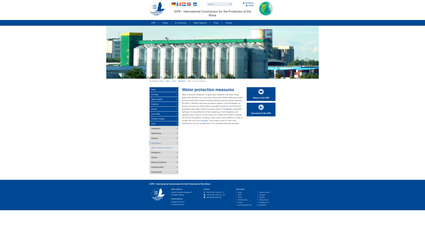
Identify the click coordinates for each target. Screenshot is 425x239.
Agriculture (181, 81)
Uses (174, 81)
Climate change (157, 119)
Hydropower (156, 172)
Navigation (155, 152)
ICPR (239, 195)
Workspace (249, 3)
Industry (154, 138)
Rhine (153, 89)
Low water (155, 114)
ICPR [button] (153, 23)
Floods (154, 109)
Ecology (154, 94)
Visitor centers (264, 192)
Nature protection (158, 162)
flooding (204, 120)
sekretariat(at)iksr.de (213, 197)
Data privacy (264, 200)
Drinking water (157, 167)
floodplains (228, 109)
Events (240, 202)
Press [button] (216, 23)
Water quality (156, 99)
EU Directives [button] (180, 23)
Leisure (154, 157)
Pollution (155, 104)
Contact (262, 195)
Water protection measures (161, 148)
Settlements (156, 133)
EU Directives (242, 200)
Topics (168, 81)
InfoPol (251, 5)
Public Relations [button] (200, 23)
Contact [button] (228, 23)
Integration (155, 128)
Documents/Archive (244, 205)
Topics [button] (165, 23)
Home (161, 81)
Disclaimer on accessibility (263, 203)
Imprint (261, 197)
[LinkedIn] (195, 4)
